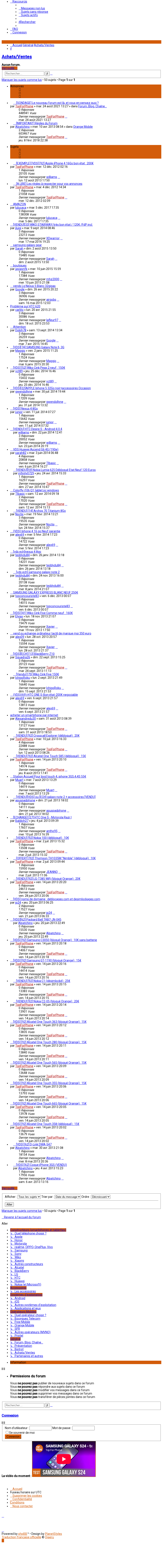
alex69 (19, 534)
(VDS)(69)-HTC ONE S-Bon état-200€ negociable (45, 694)
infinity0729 (26, 473)
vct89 (19, 371)
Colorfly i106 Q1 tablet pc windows (36, 490)
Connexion (10, 1415)
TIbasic (51, 463)
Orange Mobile (83, 126)
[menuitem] (32, 8)
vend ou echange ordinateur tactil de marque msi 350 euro (52, 633)
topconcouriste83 (27, 596)
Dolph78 (20, 330)
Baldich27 (21, 820)
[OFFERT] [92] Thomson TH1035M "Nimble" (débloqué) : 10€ (56, 858)
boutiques (20, 265)
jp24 (18, 902)
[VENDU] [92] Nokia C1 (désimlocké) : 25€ (43, 981)
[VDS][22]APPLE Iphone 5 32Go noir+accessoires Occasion (52, 388)
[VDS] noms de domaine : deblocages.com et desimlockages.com (56, 899)
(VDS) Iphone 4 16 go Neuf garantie (36, 531)
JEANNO (52, 872)
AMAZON (19, 204)
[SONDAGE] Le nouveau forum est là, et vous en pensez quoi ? (57, 103)
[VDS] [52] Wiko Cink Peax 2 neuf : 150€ (39, 367)
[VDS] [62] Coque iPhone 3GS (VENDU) (41, 1165)
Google (20, 289)
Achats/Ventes (17, 56)
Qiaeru (49, 1537)
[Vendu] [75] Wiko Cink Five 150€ (37, 674)
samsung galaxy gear (27, 245)
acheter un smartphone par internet (34, 715)
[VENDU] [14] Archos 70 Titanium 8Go (41, 510)
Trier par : (48, 1196)
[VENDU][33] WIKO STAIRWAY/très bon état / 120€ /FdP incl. (53, 224)
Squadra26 (22, 657)
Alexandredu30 (25, 718)
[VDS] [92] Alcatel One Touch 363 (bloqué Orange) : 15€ (50, 1021)
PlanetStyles (53, 1533)
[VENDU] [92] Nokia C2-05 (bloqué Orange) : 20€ (47, 1001)
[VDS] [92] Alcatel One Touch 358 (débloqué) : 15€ (46, 1124)
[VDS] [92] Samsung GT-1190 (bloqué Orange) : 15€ (47, 960)
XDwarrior (53, 238)
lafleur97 (52, 320)
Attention (19, 327)
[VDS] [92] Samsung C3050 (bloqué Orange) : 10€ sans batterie (55, 940)
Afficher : (11, 1196)
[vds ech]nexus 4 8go (27, 551)
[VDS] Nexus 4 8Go (25, 408)
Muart (19, 780)
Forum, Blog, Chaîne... (92, 106)
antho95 (52, 831)
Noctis (19, 514)
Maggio (20, 350)
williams (51, 177)
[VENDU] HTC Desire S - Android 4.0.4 (37, 429)
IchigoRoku (22, 677)
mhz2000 (52, 279)
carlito (19, 309)
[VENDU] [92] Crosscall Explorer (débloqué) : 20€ (48, 735)
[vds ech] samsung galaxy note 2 (38, 572)
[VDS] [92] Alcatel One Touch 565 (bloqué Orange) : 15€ (50, 1062)
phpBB (22, 1533)
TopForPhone (24, 106)
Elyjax (19, 616)
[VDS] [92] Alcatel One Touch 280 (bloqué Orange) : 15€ (50, 1042)
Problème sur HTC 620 (25, 306)
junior (19, 412)
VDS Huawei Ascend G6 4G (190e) (35, 449)
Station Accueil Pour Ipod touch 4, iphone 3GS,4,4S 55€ (49, 776)
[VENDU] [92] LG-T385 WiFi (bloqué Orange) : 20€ (48, 878)
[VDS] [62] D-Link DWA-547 (34, 1144)
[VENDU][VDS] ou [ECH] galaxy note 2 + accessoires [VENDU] (56, 797)
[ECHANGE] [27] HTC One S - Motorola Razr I (42, 817)
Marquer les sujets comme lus (22, 80)
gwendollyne (23, 391)
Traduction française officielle (21, 1537)
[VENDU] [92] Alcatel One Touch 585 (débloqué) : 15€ (51, 756)
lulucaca (20, 207)
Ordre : (86, 1196)
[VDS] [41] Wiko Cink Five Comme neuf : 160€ (43, 613)
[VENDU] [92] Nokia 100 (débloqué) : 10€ (42, 837)
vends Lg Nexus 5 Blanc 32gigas (34, 286)
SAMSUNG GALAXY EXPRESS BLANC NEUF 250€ (45, 592)
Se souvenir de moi (22, 1432)
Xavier (50, 626)
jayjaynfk (21, 269)
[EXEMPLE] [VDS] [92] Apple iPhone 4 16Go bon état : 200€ (55, 163)
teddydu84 (22, 555)
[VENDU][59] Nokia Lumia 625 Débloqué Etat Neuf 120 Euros (56, 470)
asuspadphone (25, 800)
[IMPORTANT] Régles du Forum (37, 123)
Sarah (19, 248)
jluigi (18, 228)
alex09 (19, 637)
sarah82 (20, 453)
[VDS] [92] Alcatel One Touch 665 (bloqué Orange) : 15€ (50, 1103)
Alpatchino (22, 126)
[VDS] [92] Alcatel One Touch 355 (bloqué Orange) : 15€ (50, 1083)
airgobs (51, 299)
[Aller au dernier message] (66, 116)
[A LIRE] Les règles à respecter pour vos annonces (49, 183)
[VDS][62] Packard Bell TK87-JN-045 (37, 919)
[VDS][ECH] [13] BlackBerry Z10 (34, 654)
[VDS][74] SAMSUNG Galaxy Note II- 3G (38, 347)
